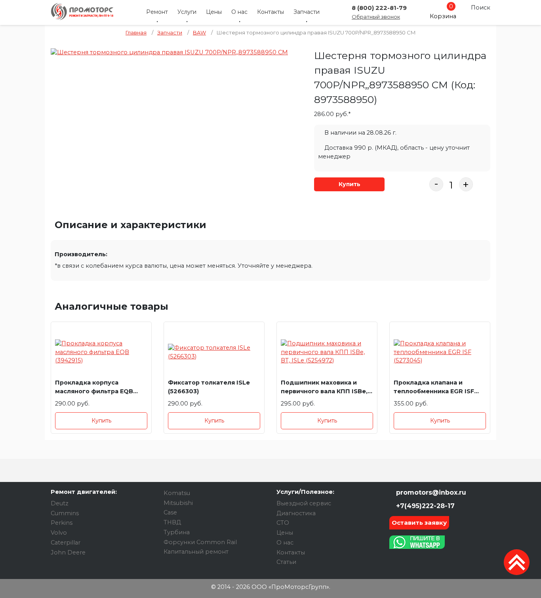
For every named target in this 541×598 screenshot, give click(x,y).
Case (170, 512)
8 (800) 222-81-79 (379, 7)
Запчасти (306, 11)
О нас (239, 11)
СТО (282, 522)
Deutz (60, 503)
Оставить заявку (419, 522)
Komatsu (177, 493)
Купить (349, 184)
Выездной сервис (303, 503)
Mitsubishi (178, 503)
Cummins (65, 513)
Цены (214, 11)
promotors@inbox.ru (430, 492)
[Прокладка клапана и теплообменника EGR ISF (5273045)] (440, 352)
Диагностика (296, 513)
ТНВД (172, 522)
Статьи (286, 562)
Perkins (61, 522)
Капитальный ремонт (196, 551)
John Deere (68, 552)
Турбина (177, 532)
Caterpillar (65, 542)
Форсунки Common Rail (200, 542)
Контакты (270, 11)
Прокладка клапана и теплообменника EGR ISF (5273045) (434, 388)
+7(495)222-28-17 (424, 506)
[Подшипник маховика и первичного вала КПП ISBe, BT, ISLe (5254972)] (327, 352)
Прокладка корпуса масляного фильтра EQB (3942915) (94, 388)
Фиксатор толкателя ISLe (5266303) (209, 387)
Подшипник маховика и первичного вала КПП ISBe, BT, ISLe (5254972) (324, 388)
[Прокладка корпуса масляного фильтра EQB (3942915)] (101, 352)
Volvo (59, 532)
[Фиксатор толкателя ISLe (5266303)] (214, 352)
